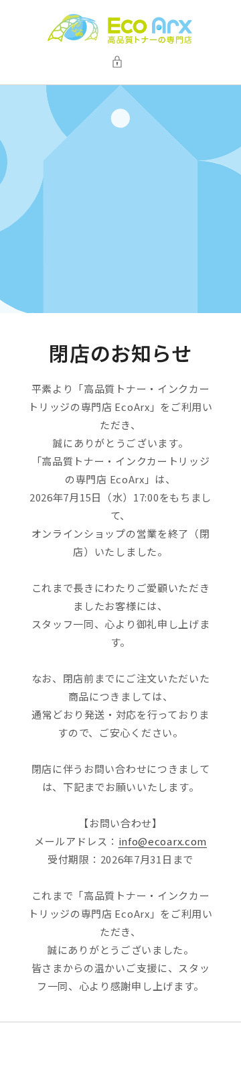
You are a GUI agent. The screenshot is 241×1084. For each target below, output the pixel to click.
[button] (120, 62)
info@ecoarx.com (163, 841)
